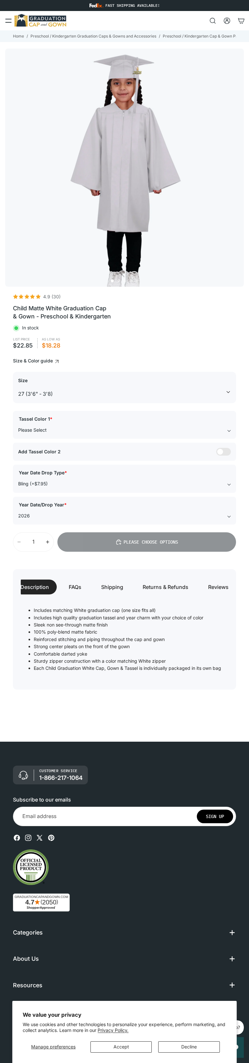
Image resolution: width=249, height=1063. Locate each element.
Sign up (215, 816)
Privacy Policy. (113, 1030)
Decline (189, 1046)
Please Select (32, 430)
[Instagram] (28, 838)
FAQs (75, 587)
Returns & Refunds (165, 587)
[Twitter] (39, 838)
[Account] (227, 21)
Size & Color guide (33, 360)
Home (18, 36)
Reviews (218, 587)
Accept (121, 1046)
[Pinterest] (51, 838)
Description (34, 587)
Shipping (112, 587)
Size (23, 380)
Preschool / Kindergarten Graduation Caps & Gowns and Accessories (93, 36)
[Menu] (8, 20)
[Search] (213, 21)
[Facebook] (17, 838)
